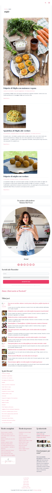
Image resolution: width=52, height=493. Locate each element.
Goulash (4, 404)
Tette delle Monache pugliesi (8, 455)
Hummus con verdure (7, 378)
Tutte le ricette (22, 450)
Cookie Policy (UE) (26, 487)
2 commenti (6, 179)
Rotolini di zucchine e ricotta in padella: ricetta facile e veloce (22, 317)
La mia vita (26, 478)
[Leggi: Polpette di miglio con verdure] (20, 162)
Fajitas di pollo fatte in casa (25, 440)
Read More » (6, 98)
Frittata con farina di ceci (7, 434)
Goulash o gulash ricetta (7, 442)
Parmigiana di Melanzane (8, 380)
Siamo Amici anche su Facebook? (14, 291)
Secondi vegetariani (19, 91)
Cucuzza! (4, 395)
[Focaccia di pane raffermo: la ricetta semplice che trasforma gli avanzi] (4, 363)
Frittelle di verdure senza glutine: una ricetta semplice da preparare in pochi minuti (28, 311)
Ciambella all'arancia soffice (8, 420)
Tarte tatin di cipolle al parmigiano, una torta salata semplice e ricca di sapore (27, 337)
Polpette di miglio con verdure (16, 176)
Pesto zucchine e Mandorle (8, 384)
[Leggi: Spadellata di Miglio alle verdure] (14, 116)
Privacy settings (37, 490)
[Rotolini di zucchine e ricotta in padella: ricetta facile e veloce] (4, 319)
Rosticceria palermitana (6, 443)
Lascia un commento (8, 91)
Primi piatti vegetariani (24, 133)
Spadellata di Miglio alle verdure (16, 130)
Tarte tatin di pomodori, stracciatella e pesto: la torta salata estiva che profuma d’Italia (27, 330)
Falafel (3, 382)
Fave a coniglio (5, 400)
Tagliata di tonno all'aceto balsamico (10, 409)
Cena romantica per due (7, 453)
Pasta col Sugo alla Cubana (7, 450)
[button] (45, 3)
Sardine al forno (22, 439)
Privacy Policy (26, 486)
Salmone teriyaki (6, 416)
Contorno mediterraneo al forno (9, 411)
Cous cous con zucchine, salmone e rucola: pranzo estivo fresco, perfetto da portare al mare (28, 304)
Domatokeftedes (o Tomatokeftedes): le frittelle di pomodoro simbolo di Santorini (27, 323)
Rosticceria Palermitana (7, 418)
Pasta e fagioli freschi (24, 448)
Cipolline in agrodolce (7, 375)
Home (5, 9)
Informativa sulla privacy (26, 285)
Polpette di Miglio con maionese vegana (19, 88)
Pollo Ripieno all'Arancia (7, 407)
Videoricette (26, 484)
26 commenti (6, 133)
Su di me (26, 479)
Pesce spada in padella (6, 432)
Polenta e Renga (6, 373)
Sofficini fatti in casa (7, 393)
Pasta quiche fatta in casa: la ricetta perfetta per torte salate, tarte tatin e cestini (27, 343)
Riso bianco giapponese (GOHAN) (10, 413)
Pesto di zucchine (23, 435)
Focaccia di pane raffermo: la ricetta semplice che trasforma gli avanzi (25, 362)
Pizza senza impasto (6, 452)
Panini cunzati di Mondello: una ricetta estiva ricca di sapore (23, 356)
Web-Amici (26, 483)
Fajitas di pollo (5, 402)
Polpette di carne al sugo (8, 391)
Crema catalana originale (25, 437)
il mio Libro (26, 481)
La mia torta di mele (7, 422)
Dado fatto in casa (6, 387)
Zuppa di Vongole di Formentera (9, 398)
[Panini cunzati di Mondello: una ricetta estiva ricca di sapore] (4, 357)
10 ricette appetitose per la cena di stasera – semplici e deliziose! (8, 447)
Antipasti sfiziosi (15, 133)
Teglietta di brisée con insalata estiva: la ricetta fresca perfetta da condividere (26, 349)
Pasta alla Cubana (6, 389)
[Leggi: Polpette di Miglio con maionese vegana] (26, 51)
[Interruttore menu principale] (49, 2)
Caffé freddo (22, 447)
